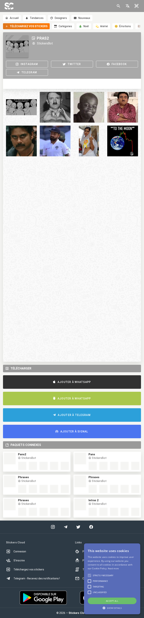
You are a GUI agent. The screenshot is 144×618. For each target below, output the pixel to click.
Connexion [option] (20, 551)
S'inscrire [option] (19, 560)
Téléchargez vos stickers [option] (29, 569)
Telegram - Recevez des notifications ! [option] (37, 578)
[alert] (112, 578)
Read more (113, 568)
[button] (127, 5)
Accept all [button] (112, 600)
